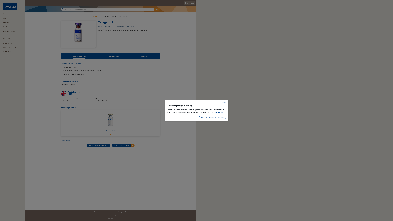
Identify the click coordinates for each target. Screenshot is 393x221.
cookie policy (220, 112)
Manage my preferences (207, 117)
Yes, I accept (221, 117)
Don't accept (222, 102)
